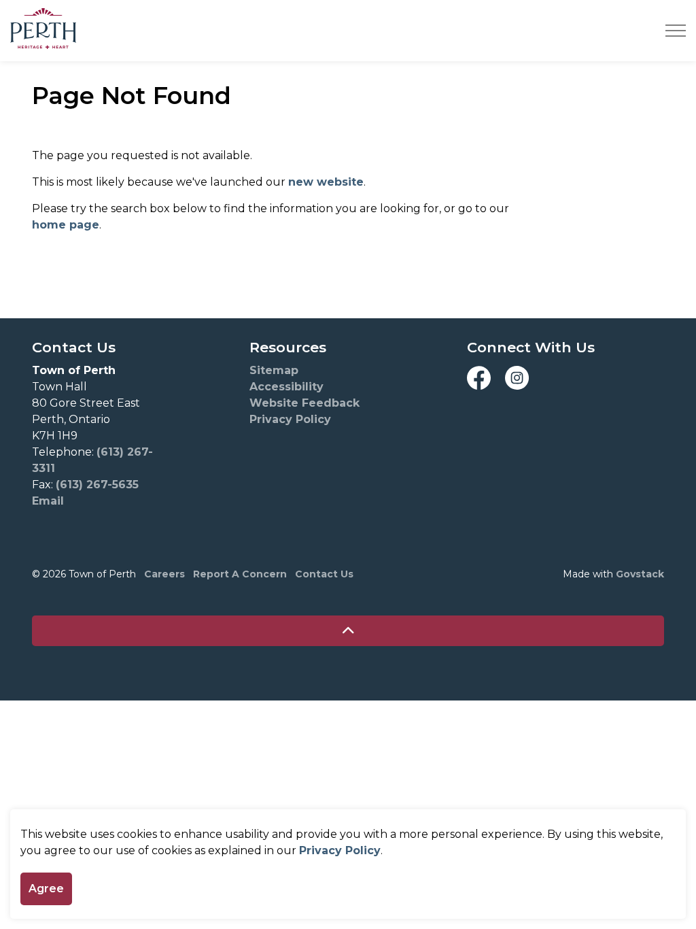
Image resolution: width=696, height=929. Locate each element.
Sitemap (273, 370)
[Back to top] (348, 630)
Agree (46, 888)
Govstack (640, 574)
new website (326, 181)
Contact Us (324, 574)
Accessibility (286, 386)
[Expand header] (675, 30)
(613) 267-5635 (97, 484)
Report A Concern (240, 574)
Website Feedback (304, 402)
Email (48, 500)
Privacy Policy (340, 850)
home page (65, 224)
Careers (164, 574)
